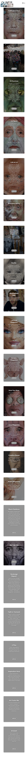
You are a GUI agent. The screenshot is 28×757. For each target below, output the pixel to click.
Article (14, 35)
